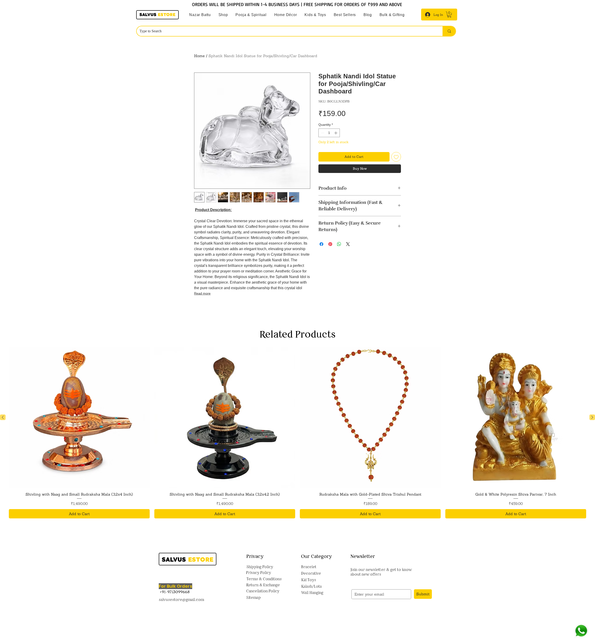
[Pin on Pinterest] (330, 244)
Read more (202, 293)
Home (199, 55)
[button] (251, 15)
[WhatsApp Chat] (581, 630)
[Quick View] (79, 425)
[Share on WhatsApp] (339, 244)
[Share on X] (348, 244)
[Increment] (336, 133)
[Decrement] (322, 133)
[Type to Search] (449, 31)
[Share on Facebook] (321, 244)
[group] (297, 440)
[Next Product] (592, 425)
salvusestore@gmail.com (181, 607)
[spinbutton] (329, 133)
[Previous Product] (3, 425)
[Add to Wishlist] (396, 157)
